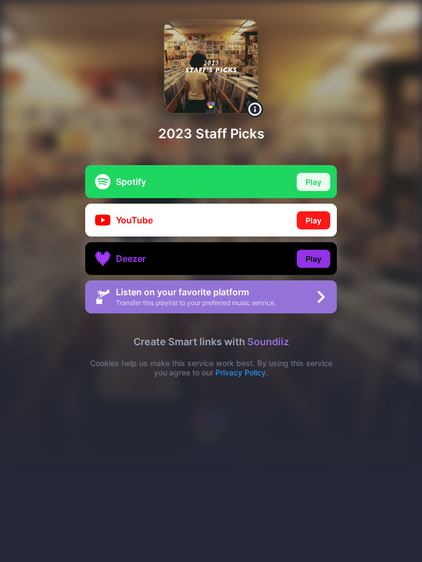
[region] (211, 281)
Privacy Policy (240, 372)
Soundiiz (268, 341)
